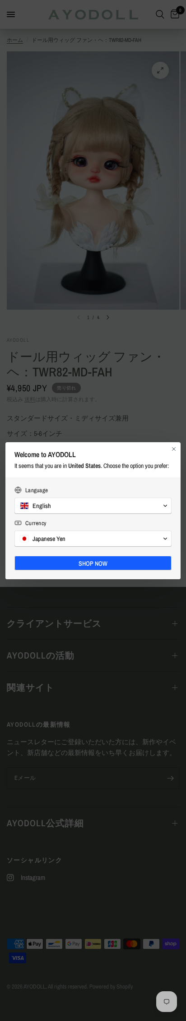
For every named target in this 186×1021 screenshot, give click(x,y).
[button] (93, 506)
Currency (35, 523)
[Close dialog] (174, 449)
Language (36, 490)
